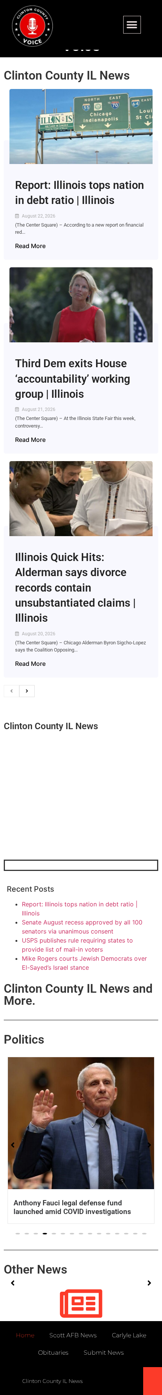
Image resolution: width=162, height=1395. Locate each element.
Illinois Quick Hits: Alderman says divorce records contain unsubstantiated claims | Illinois (75, 587)
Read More (30, 246)
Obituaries (53, 1352)
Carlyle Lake (129, 1335)
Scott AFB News (73, 1335)
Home (25, 1335)
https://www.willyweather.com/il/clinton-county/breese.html (60, 820)
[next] (27, 691)
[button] (132, 25)
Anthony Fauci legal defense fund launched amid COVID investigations (72, 1207)
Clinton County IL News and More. (78, 994)
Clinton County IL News (67, 75)
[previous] (11, 691)
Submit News (104, 1352)
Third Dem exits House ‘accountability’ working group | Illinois (72, 378)
